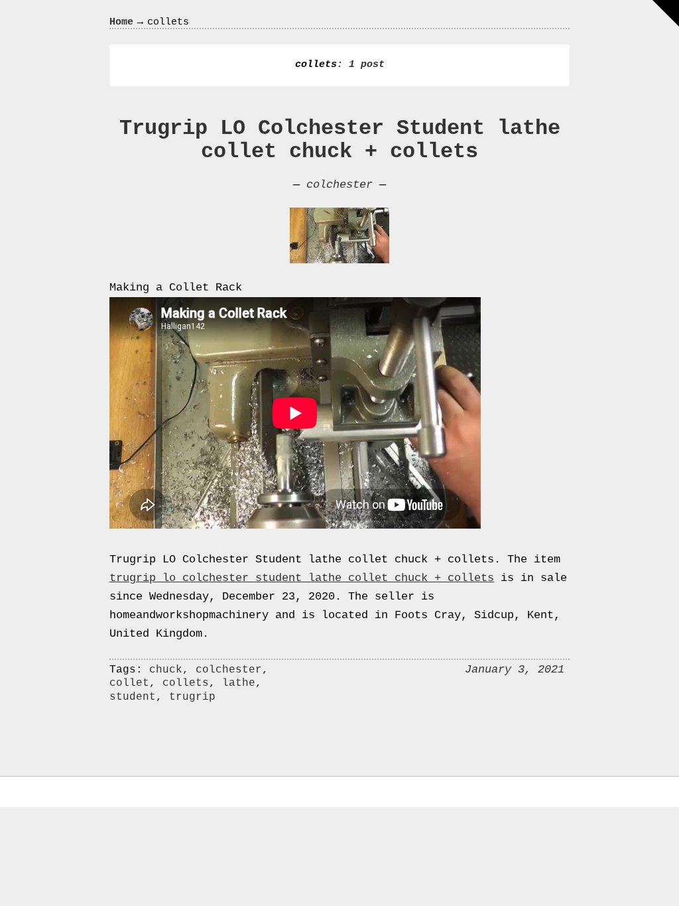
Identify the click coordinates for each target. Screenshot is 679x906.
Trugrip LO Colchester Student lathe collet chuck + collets (339, 140)
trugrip (192, 697)
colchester (339, 184)
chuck (165, 670)
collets (185, 683)
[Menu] (665, 13)
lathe (238, 683)
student (132, 697)
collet (129, 683)
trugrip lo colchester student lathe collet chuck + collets (301, 578)
